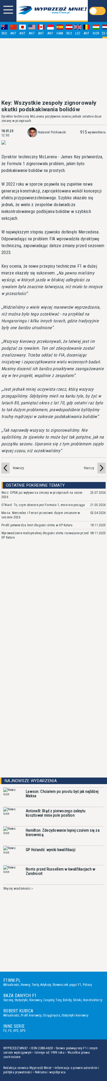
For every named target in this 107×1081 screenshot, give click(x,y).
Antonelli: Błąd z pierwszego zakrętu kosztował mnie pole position (55, 813)
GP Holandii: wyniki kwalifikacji (50, 850)
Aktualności (11, 985)
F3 (10, 1031)
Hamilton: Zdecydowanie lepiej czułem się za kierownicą (63, 832)
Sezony (8, 1000)
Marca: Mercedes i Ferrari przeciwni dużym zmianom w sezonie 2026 (40, 515)
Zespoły (48, 1000)
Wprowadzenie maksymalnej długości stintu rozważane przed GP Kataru (45, 535)
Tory (58, 1000)
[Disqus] (53, 625)
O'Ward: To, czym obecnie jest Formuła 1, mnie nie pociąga (43, 505)
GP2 (16, 1031)
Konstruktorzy (92, 1000)
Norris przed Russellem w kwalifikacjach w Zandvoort (60, 871)
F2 (5, 1031)
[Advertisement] (53, 69)
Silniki (77, 1000)
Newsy (25, 985)
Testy (35, 985)
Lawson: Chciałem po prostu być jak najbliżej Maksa (62, 793)
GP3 (23, 1031)
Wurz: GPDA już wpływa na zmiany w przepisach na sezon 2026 (42, 495)
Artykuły (45, 985)
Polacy (87, 985)
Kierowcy (35, 1000)
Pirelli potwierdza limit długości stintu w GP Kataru (36, 525)
